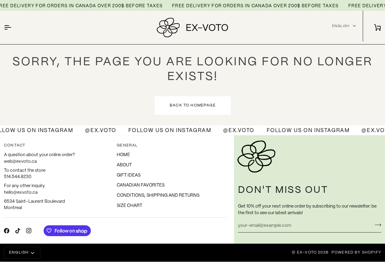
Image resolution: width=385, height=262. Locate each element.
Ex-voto (307, 252)
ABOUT (124, 165)
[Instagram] (29, 230)
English (341, 25)
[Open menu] (13, 27)
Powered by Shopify (356, 252)
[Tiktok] (17, 230)
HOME (123, 155)
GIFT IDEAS (128, 175)
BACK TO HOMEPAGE (193, 105)
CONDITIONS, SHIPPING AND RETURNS (158, 195)
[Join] (376, 225)
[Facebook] (6, 230)
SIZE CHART (129, 206)
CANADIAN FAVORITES (141, 185)
